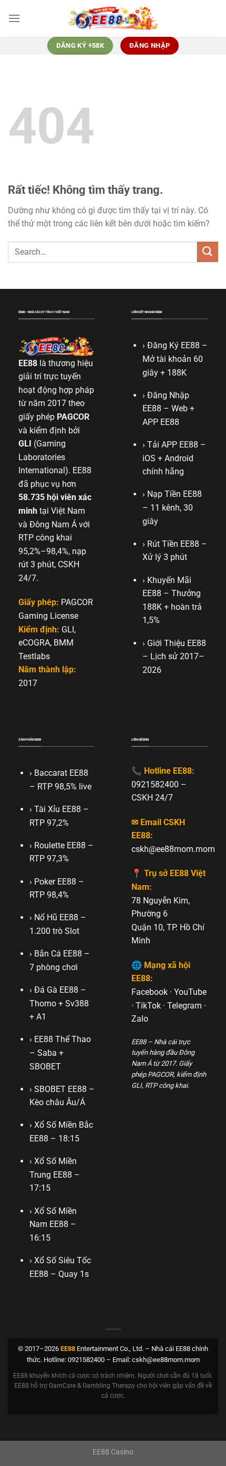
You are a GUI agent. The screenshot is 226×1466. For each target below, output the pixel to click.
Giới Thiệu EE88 (176, 643)
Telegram (184, 1006)
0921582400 (155, 784)
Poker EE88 (55, 882)
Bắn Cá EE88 (58, 954)
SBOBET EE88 (60, 1089)
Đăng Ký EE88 (173, 345)
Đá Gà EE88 (56, 990)
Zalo (139, 1019)
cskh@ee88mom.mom (173, 849)
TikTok (148, 1006)
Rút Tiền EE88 (173, 544)
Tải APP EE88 (172, 445)
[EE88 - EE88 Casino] (113, 18)
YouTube (190, 992)
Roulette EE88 (60, 845)
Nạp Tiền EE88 (174, 494)
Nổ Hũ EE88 (56, 917)
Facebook (149, 992)
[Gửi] (207, 252)
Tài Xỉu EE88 (57, 809)
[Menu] (14, 18)
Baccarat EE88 (61, 773)
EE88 (27, 363)
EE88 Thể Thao (62, 1039)
